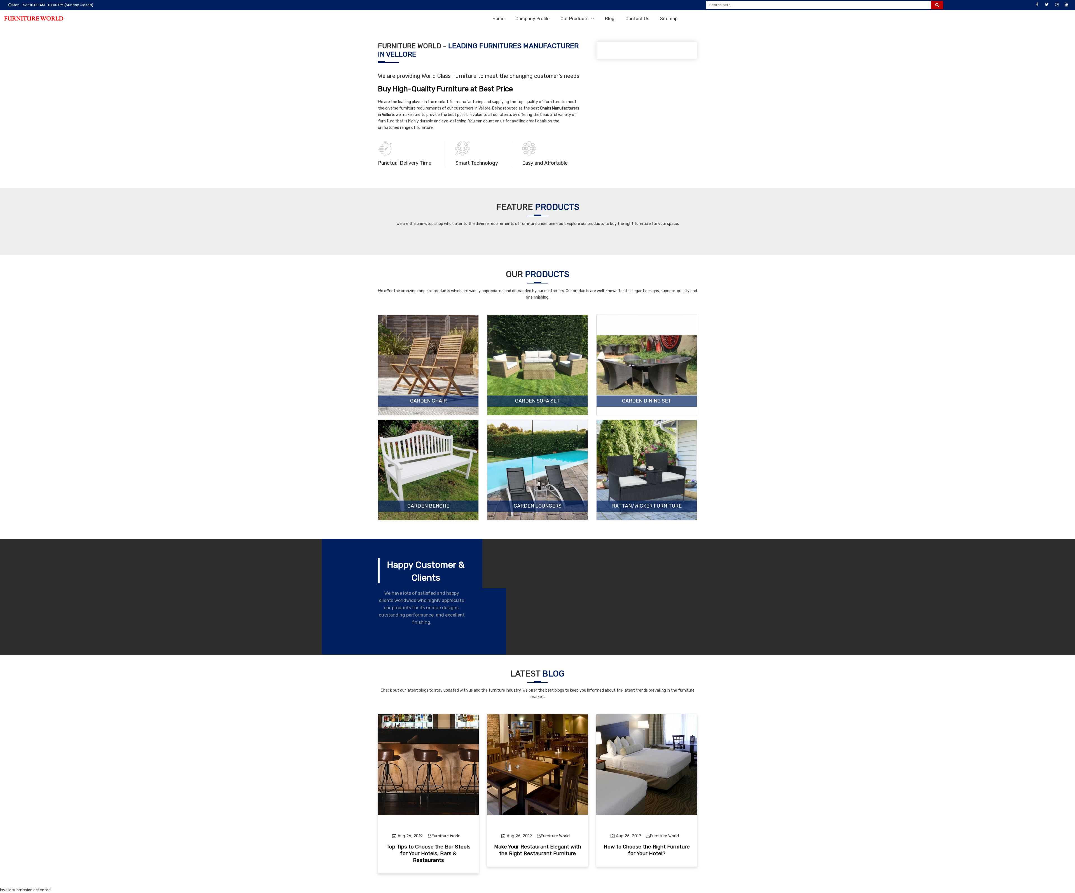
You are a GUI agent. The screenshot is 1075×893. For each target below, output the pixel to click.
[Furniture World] (33, 18)
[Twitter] (1047, 5)
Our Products (575, 18)
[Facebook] (1037, 5)
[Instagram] (1057, 5)
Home (498, 18)
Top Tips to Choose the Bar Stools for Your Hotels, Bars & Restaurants (428, 853)
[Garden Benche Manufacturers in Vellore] (428, 470)
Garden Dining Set (646, 401)
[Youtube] (1066, 5)
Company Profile (532, 18)
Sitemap (668, 18)
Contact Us (637, 18)
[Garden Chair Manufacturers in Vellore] (428, 365)
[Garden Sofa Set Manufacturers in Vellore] (537, 365)
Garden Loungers (538, 506)
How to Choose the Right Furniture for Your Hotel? (647, 850)
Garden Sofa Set (537, 401)
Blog (609, 18)
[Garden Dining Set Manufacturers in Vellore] (647, 365)
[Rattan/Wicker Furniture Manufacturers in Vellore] (647, 470)
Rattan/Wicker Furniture (647, 506)
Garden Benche (428, 506)
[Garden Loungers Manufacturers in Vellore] (537, 470)
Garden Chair (428, 401)
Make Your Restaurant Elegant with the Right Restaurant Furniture (537, 850)
